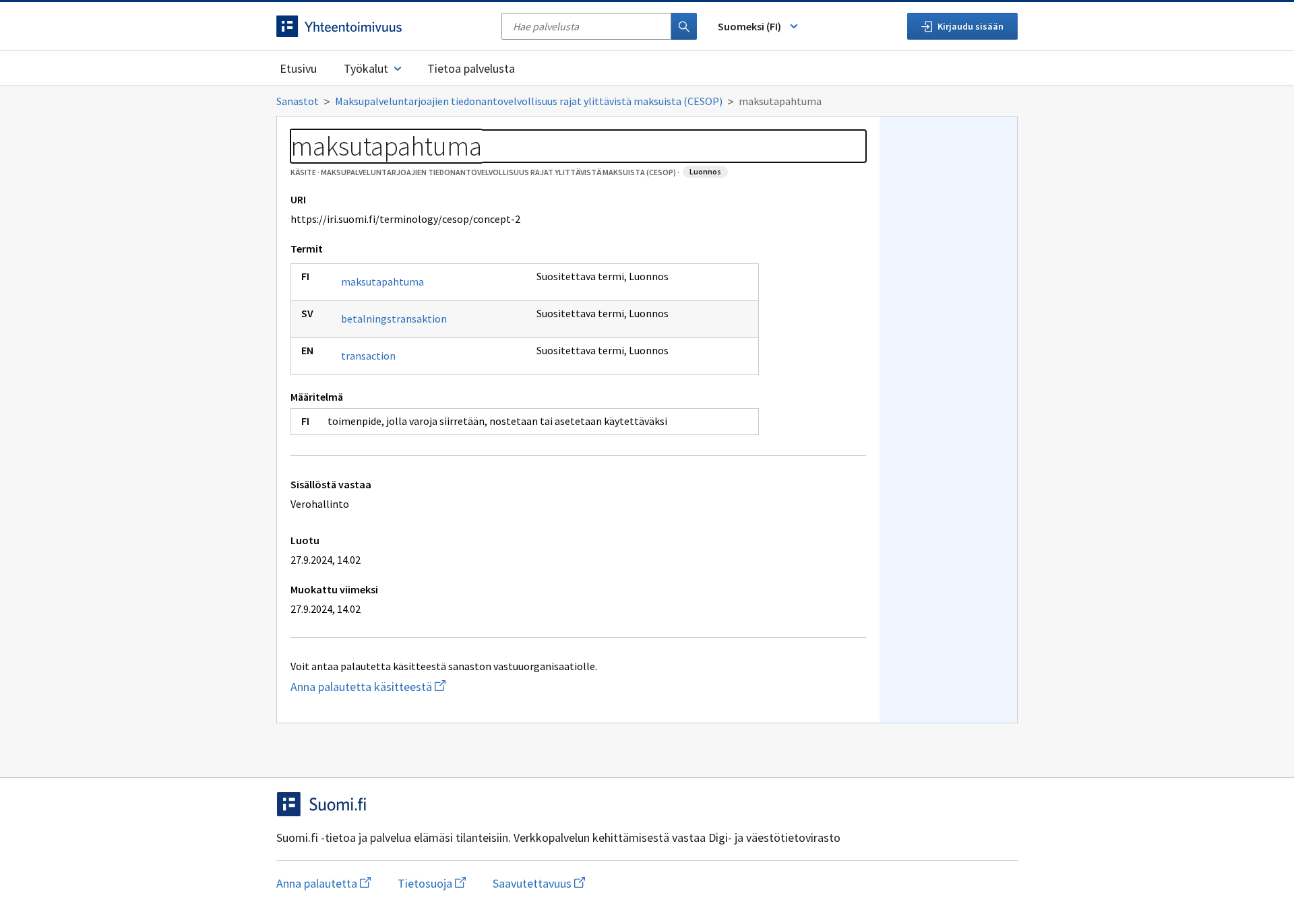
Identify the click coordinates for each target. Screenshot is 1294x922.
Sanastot (297, 101)
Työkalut (366, 68)
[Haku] (684, 26)
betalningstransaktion (394, 318)
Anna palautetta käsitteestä (413, 687)
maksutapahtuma (382, 281)
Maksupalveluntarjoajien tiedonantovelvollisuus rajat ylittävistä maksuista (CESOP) (528, 101)
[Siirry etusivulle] (382, 26)
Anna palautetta (323, 883)
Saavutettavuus (539, 883)
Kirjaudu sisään (970, 26)
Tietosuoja (432, 883)
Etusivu (298, 68)
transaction (368, 355)
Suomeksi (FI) (749, 26)
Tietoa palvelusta (471, 68)
